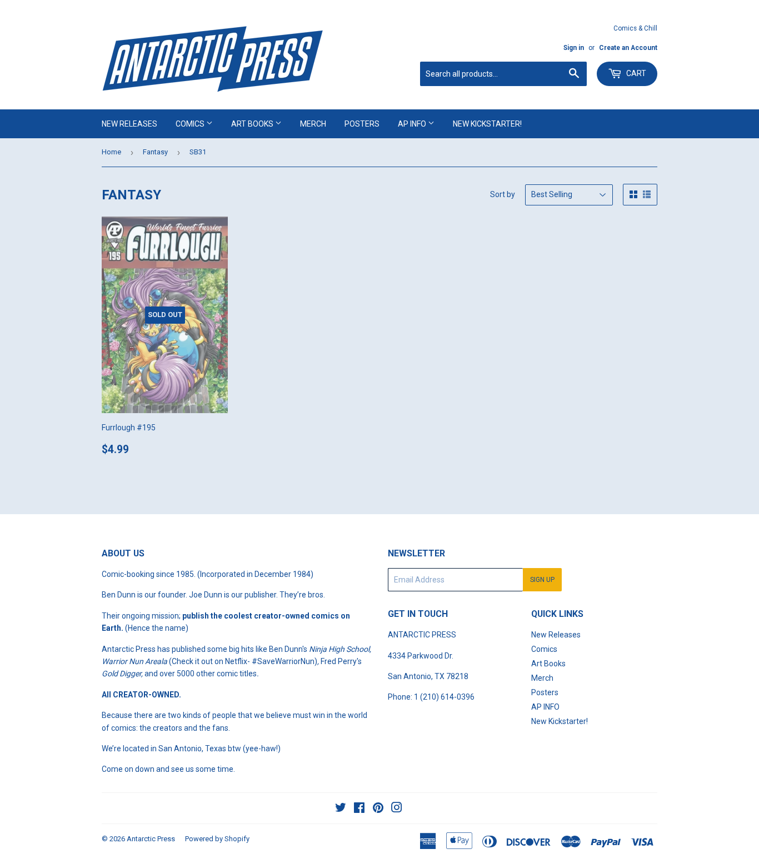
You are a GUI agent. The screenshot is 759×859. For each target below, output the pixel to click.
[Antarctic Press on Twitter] (340, 809)
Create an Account (628, 48)
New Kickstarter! (487, 123)
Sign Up (542, 580)
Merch (313, 123)
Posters (361, 123)
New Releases (129, 123)
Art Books (253, 123)
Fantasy (155, 152)
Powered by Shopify (217, 839)
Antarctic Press (151, 839)
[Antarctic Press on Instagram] (396, 809)
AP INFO (413, 123)
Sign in (573, 48)
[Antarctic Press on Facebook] (359, 809)
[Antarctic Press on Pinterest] (378, 809)
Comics (191, 123)
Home (111, 152)
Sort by (502, 194)
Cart (635, 73)
